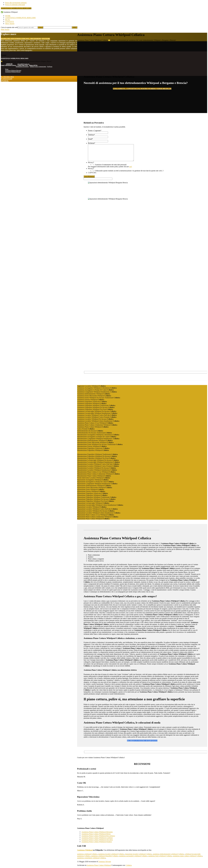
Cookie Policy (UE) (22, 65)
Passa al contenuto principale (15, 5)
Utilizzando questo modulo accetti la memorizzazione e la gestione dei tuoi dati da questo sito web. (129, 171)
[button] (9, 23)
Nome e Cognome (94, 130)
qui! (130, 166)
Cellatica (129, 865)
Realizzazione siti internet (22, 66)
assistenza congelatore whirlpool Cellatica (91, 858)
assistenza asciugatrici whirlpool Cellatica (133, 856)
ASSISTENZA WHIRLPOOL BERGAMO (16, 8)
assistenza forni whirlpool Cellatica (160, 856)
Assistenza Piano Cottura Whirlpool (99, 865)
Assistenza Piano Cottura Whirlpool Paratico (96, 842)
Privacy (91, 162)
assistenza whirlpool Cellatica (87, 854)
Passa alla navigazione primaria (16, 3)
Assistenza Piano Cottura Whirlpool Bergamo (97, 832)
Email (90, 139)
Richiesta (91, 143)
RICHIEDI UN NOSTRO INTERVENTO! (142, 741)
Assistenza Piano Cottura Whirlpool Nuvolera (97, 840)
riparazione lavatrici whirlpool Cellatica (138, 854)
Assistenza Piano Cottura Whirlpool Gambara (97, 838)
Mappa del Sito (33, 65)
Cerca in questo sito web (9, 27)
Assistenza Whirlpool (85, 850)
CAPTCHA (92, 173)
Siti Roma (49, 66)
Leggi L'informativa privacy (8, 65)
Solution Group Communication (38, 66)
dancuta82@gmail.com (23, 64)
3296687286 (9, 64)
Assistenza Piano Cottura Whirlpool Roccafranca (98, 836)
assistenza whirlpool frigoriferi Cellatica (104, 856)
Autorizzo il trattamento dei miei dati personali (110, 165)
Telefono (91, 135)
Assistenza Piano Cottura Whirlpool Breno (96, 834)
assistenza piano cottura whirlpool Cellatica (187, 856)
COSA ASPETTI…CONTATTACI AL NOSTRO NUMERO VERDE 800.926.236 (142, 89)
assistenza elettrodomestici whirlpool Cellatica (168, 854)
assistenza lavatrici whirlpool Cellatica (111, 854)
